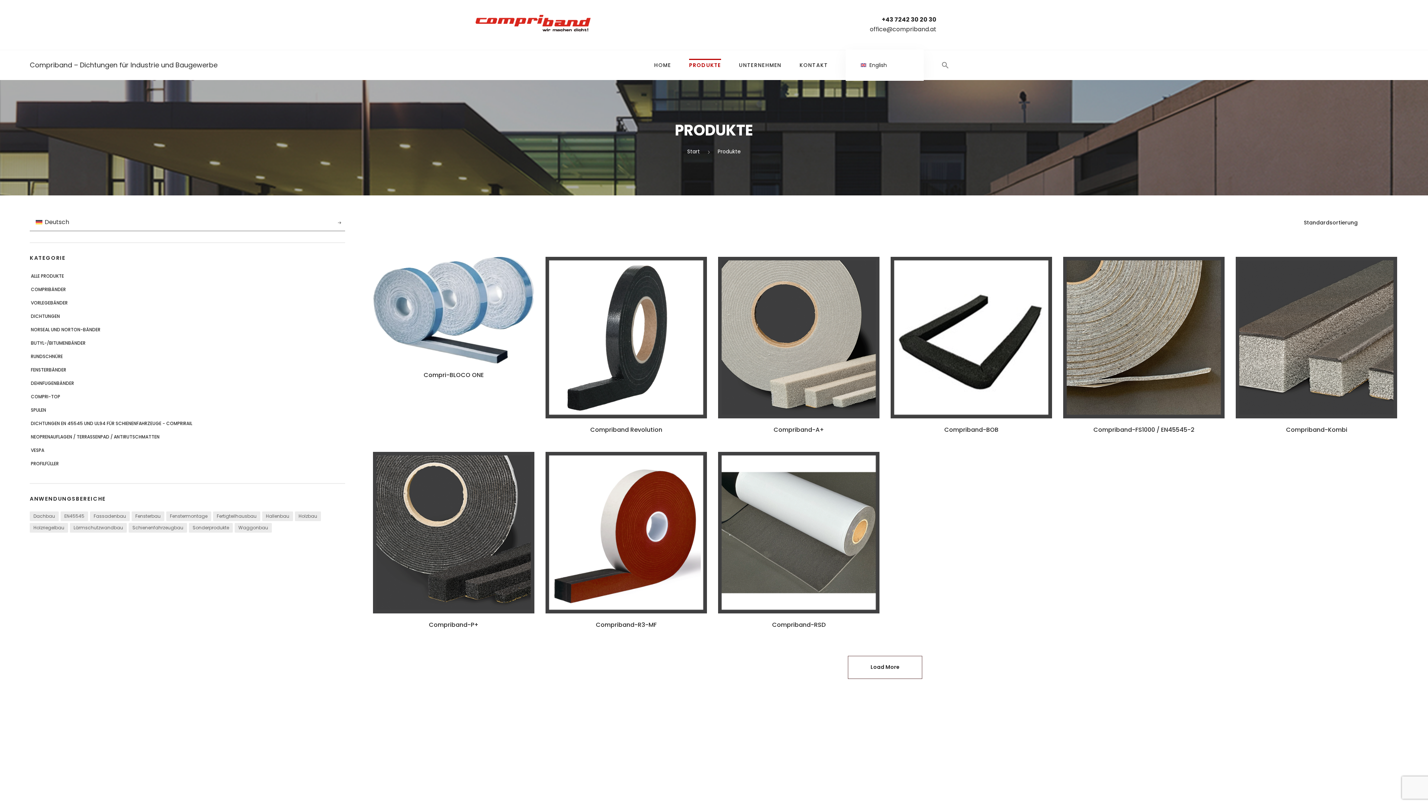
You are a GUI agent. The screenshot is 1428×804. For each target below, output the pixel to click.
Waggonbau (253, 527)
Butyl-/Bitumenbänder (58, 343)
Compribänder (48, 289)
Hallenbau (277, 516)
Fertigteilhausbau (237, 516)
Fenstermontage (189, 516)
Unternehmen (760, 65)
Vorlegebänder (49, 303)
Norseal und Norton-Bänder (65, 329)
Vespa (37, 450)
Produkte (705, 65)
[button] (945, 65)
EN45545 (74, 516)
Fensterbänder (48, 370)
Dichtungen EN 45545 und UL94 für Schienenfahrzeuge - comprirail (111, 423)
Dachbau (44, 516)
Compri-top (45, 396)
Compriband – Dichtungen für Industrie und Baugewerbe (124, 65)
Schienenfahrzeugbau (157, 527)
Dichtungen (45, 316)
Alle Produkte (47, 276)
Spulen (38, 410)
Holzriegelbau (48, 527)
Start (693, 151)
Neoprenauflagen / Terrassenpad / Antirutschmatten (95, 437)
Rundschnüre (47, 356)
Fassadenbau (110, 516)
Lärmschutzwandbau (98, 527)
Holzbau (308, 516)
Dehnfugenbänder (52, 383)
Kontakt (814, 65)
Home (662, 65)
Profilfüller (45, 463)
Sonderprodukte (211, 527)
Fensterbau (148, 516)
